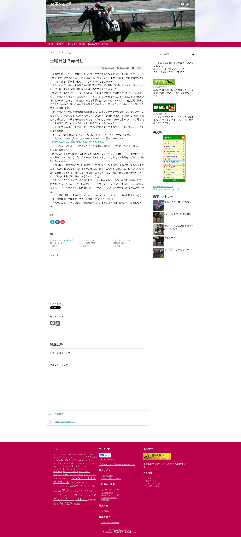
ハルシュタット (171, 177)
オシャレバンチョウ (64, 460)
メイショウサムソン (60, 486)
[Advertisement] (73, 276)
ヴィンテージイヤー (87, 494)
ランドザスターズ (78, 491)
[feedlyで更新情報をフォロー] (182, 5)
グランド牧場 (68, 463)
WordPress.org (152, 486)
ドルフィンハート (84, 469)
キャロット (58, 463)
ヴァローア (70, 495)
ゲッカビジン (171, 167)
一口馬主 (138, 68)
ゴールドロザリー (172, 151)
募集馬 (90, 499)
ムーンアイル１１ (83, 482)
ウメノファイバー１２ (75, 457)
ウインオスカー (86, 454)
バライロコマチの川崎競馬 (177, 214)
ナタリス (57, 471)
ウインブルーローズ (60, 457)
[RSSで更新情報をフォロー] (187, 5)
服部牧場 (105, 500)
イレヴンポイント (72, 454)
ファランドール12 (90, 475)
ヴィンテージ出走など (122, 240)
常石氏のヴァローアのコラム (178, 202)
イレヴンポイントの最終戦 (61, 240)
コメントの (153, 483)
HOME (50, 44)
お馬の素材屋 (160, 114)
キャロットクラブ (109, 497)
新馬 (94, 499)
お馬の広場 (60, 4)
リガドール (92, 491)
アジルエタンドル (59, 454)
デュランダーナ (90, 466)
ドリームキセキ (71, 469)
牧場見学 (66, 503)
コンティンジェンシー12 (82, 463)
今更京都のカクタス (65, 421)
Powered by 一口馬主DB (163, 187)
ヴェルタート (63, 499)
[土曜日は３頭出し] (60, 142)
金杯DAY (59, 414)
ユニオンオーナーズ (110, 495)
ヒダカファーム (61, 474)
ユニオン (61, 490)
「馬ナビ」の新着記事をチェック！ (117, 464)
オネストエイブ (84, 460)
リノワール (59, 495)
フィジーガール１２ (62, 478)
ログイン (149, 478)
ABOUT (59, 44)
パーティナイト (84, 472)
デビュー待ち (171, 237)
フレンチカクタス (172, 162)
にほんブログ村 (107, 459)
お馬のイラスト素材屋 (75, 44)
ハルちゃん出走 (88, 240)
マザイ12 (73, 482)
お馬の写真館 (94, 44)
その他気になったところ (176, 249)
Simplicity (128, 530)
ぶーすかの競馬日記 (110, 523)
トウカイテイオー (59, 469)
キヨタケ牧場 (107, 492)
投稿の (151, 481)
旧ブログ (106, 44)
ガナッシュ (170, 172)
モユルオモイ (75, 485)
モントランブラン (89, 486)
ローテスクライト (172, 157)
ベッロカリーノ (171, 141)
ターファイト (77, 466)
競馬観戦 (76, 504)
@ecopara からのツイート (166, 189)
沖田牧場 (56, 504)
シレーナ (94, 463)
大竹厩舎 (105, 511)
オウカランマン (171, 146)
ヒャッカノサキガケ (76, 475)
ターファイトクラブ (110, 490)
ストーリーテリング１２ (61, 466)
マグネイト (61, 482)
